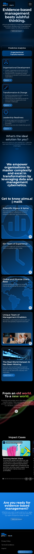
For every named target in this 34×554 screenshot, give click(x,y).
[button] (26, 479)
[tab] (17, 48)
